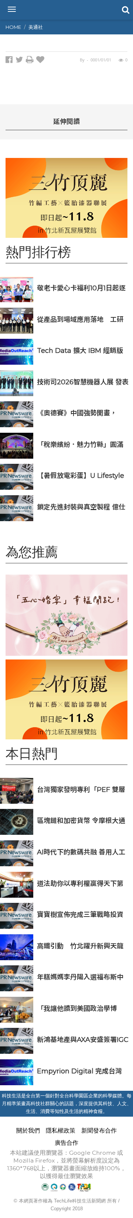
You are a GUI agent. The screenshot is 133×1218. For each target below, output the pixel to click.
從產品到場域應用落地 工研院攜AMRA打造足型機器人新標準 (80, 319)
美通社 (35, 27)
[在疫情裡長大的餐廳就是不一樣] (66, 615)
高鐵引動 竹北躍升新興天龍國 (80, 946)
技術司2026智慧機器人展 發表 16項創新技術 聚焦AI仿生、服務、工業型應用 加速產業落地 (83, 382)
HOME (13, 27)
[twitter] (21, 61)
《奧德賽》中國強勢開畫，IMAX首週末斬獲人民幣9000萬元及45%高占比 (81, 413)
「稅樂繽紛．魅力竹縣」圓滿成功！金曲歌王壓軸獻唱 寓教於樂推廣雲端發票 (81, 444)
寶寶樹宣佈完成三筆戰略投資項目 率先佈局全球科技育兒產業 (81, 914)
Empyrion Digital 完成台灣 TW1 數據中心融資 (79, 1071)
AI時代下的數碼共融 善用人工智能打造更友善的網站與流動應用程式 (81, 852)
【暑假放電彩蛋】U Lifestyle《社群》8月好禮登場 (80, 475)
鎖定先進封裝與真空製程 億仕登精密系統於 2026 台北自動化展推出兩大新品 (81, 507)
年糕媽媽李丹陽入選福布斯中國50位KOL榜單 (80, 977)
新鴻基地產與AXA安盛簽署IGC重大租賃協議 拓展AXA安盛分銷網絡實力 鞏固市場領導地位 (83, 1039)
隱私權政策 (60, 1130)
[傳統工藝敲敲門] (66, 198)
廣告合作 (66, 1142)
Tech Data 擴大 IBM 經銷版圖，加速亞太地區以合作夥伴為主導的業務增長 (80, 350)
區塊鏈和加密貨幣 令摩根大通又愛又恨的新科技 (81, 820)
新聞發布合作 (99, 1130)
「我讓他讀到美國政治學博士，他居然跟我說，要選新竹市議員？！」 (80, 1008)
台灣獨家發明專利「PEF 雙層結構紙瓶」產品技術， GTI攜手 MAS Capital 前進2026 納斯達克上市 (81, 789)
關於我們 (28, 1130)
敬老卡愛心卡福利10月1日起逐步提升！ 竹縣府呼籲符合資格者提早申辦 (81, 288)
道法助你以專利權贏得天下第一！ (80, 883)
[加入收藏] (41, 61)
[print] (31, 61)
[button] (125, 9)
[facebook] (11, 61)
